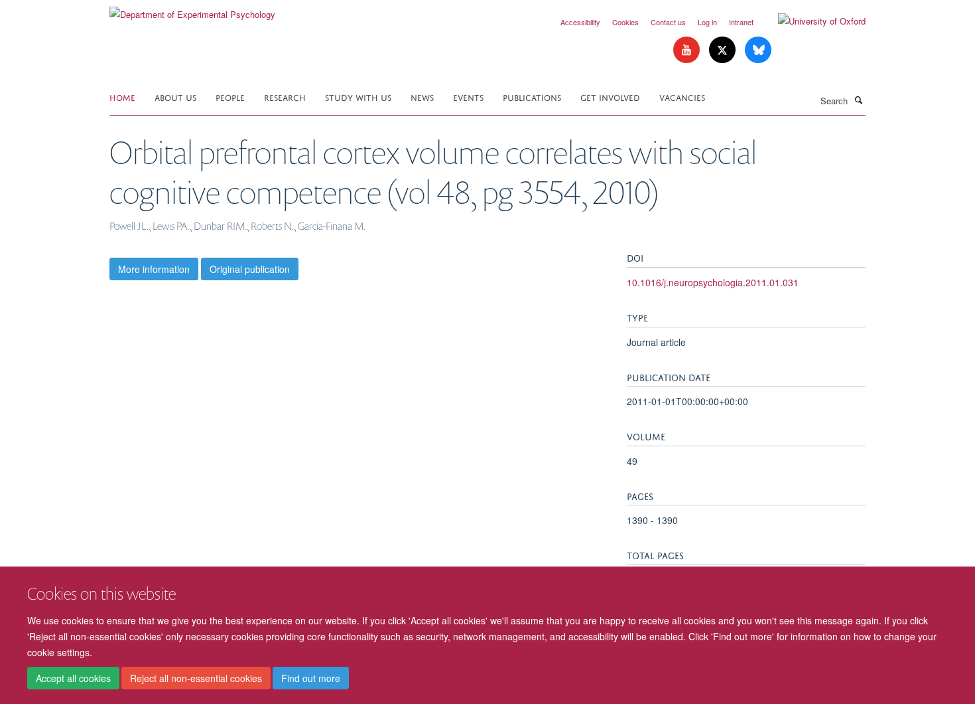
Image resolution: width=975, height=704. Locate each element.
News (422, 96)
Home (122, 96)
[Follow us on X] (723, 50)
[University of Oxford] (812, 21)
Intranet (741, 22)
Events (468, 96)
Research (285, 96)
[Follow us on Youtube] (687, 50)
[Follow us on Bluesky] (758, 50)
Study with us (358, 96)
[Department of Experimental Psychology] (192, 9)
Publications (532, 96)
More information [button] (154, 269)
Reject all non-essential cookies (196, 678)
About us (175, 96)
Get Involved (610, 96)
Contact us (668, 22)
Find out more (310, 678)
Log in (707, 22)
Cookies (625, 22)
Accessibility (580, 22)
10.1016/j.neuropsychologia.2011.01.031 (713, 282)
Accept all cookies (73, 678)
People (230, 96)
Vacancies (682, 96)
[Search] (858, 99)
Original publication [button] (250, 269)
